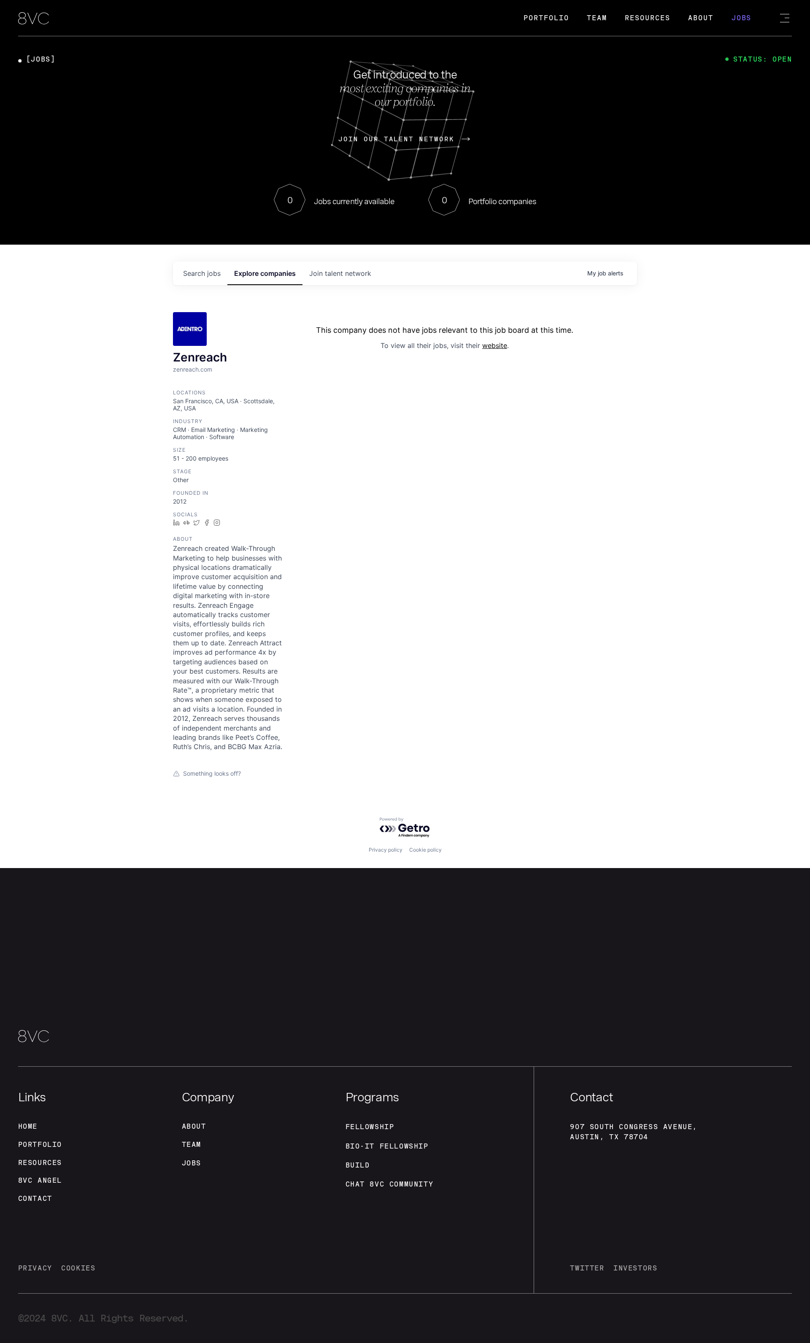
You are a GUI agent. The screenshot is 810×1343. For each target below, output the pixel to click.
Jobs (742, 18)
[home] (33, 19)
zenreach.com (192, 369)
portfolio (40, 1145)
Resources (647, 18)
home (28, 1126)
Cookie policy (425, 850)
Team (597, 18)
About (700, 18)
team (191, 1145)
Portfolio (546, 18)
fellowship (370, 1127)
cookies (78, 1268)
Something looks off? (212, 773)
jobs (202, 273)
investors (635, 1268)
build (358, 1165)
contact (35, 1199)
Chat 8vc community (390, 1184)
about (194, 1126)
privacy (35, 1268)
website (494, 345)
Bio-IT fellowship (387, 1146)
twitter (587, 1268)
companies (265, 273)
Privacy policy (385, 850)
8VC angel (40, 1180)
